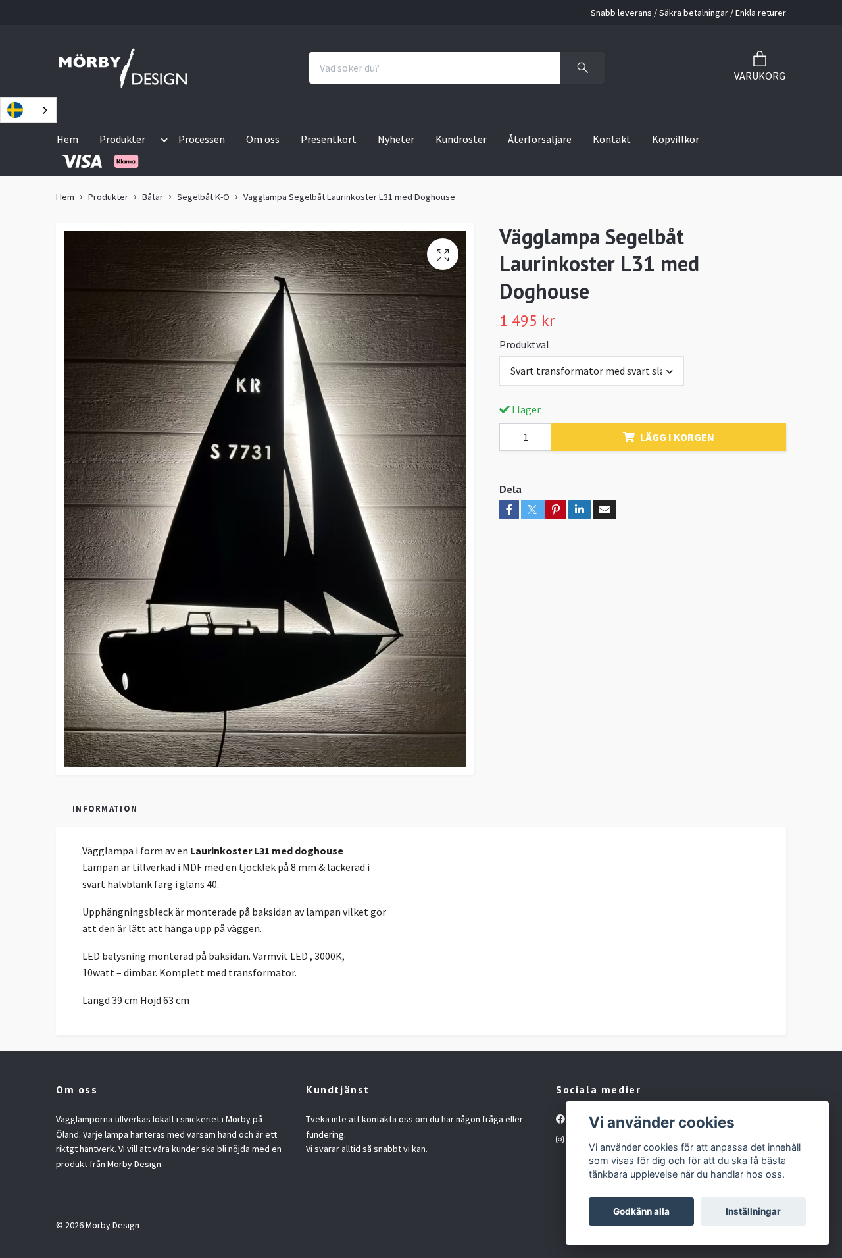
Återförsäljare (540, 138)
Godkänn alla (641, 1211)
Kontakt (612, 138)
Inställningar (753, 1211)
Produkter (122, 138)
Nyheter (396, 138)
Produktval (524, 344)
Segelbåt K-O (203, 197)
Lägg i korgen (677, 437)
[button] (162, 141)
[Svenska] (28, 110)
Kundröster (461, 138)
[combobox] (28, 110)
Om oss (263, 138)
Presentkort (329, 138)
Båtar (152, 197)
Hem (67, 138)
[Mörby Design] (123, 67)
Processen (201, 138)
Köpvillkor (675, 138)
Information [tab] (104, 808)
